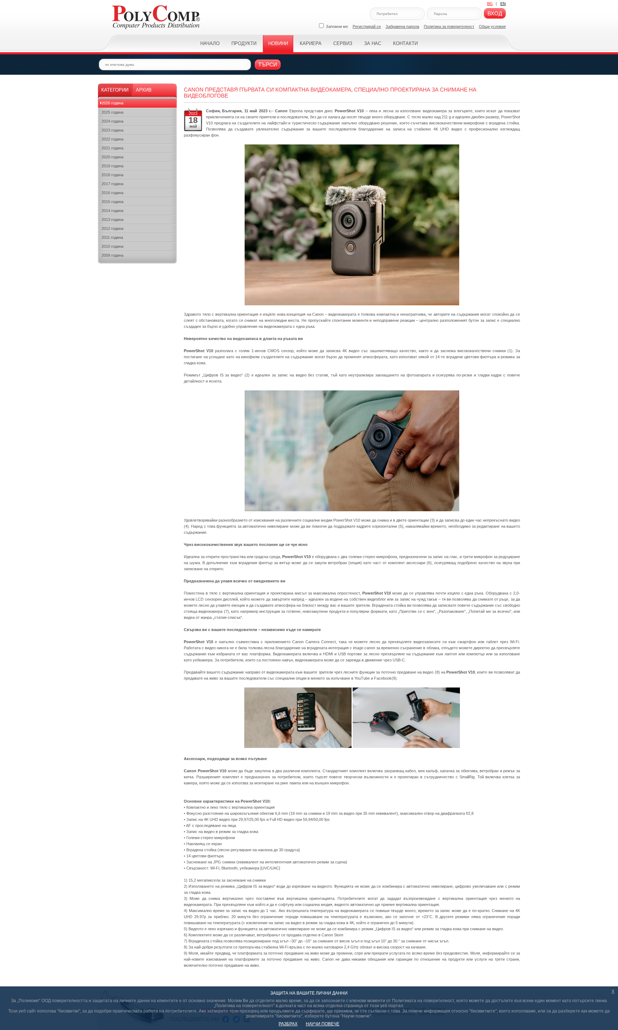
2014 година (112, 210)
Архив (144, 90)
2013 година (112, 219)
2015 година (112, 201)
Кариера (311, 43)
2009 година (112, 255)
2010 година (112, 246)
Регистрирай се (367, 26)
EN (503, 3)
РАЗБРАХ (288, 1023)
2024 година (112, 121)
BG (490, 3)
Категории (114, 90)
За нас (372, 43)
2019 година (112, 166)
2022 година (112, 139)
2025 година (112, 112)
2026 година (112, 103)
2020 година (112, 157)
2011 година (112, 237)
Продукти (243, 43)
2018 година (112, 175)
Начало (210, 43)
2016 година (112, 193)
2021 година (112, 148)
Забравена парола (402, 26)
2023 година (112, 130)
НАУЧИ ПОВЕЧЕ (322, 1023)
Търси (267, 64)
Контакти (405, 43)
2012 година (112, 228)
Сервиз (342, 43)
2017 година (112, 184)
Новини (278, 43)
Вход (494, 13)
